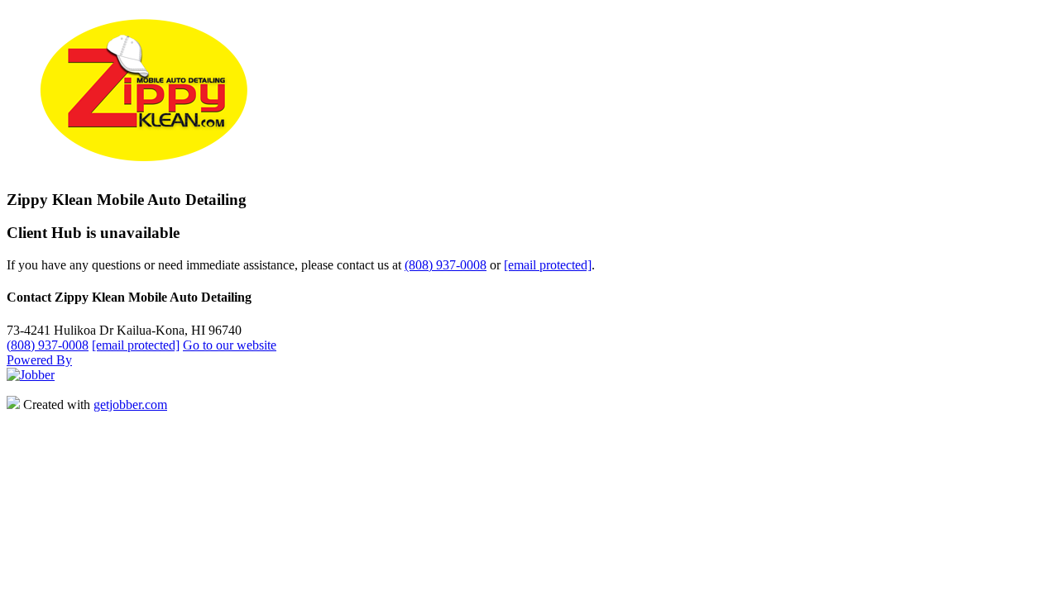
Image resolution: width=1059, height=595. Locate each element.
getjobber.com (130, 404)
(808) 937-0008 (445, 265)
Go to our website (229, 345)
